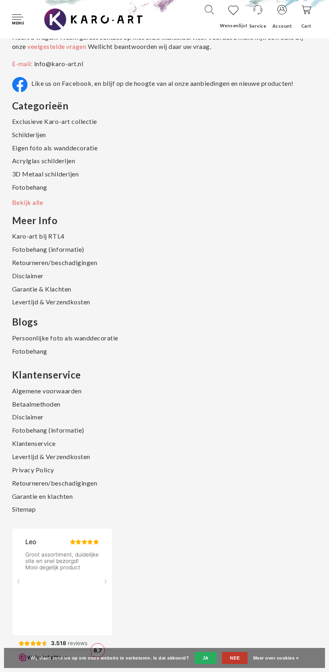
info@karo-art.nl (58, 63)
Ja (206, 658)
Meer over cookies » (276, 658)
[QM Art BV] (93, 18)
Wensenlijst (234, 25)
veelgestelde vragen (57, 46)
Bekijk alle (27, 202)
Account (282, 25)
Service (258, 25)
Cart (306, 25)
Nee (235, 658)
